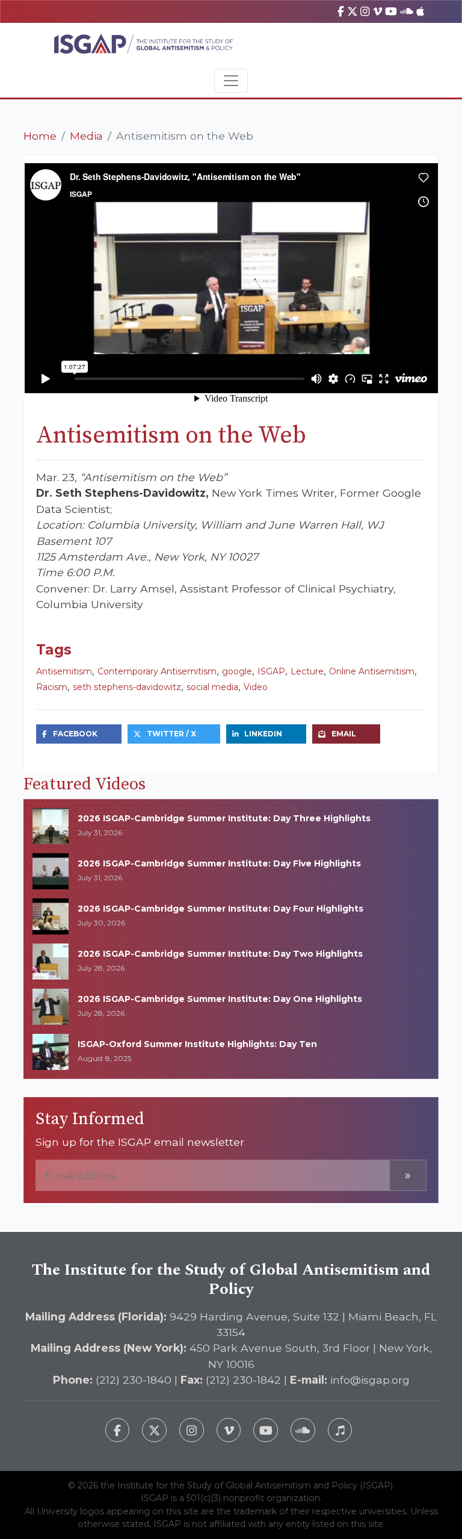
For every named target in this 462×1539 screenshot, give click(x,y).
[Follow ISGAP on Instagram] (191, 1430)
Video (256, 687)
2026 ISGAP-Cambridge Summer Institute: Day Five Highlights (219, 863)
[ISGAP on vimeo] (377, 11)
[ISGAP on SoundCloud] (406, 11)
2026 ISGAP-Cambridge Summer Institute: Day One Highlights (220, 998)
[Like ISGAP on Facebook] (117, 1430)
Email (343, 733)
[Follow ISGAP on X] (154, 1430)
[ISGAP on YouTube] (391, 11)
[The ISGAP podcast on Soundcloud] (303, 1430)
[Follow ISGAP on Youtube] (265, 1430)
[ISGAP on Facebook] (340, 11)
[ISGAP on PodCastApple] (420, 11)
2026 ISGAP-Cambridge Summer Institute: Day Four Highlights (220, 908)
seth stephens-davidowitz (127, 687)
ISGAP (271, 671)
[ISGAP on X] (352, 11)
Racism (51, 687)
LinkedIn (263, 733)
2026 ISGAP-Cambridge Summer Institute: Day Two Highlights (220, 953)
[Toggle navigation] (231, 81)
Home (40, 135)
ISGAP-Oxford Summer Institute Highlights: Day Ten (197, 1044)
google (237, 671)
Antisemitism (64, 671)
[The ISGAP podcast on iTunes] (340, 1430)
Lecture (307, 671)
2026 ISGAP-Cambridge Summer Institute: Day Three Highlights (224, 818)
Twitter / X (171, 733)
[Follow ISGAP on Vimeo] (229, 1430)
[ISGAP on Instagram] (364, 11)
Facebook (75, 733)
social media (212, 687)
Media (86, 135)
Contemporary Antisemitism (157, 671)
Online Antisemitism (371, 671)
